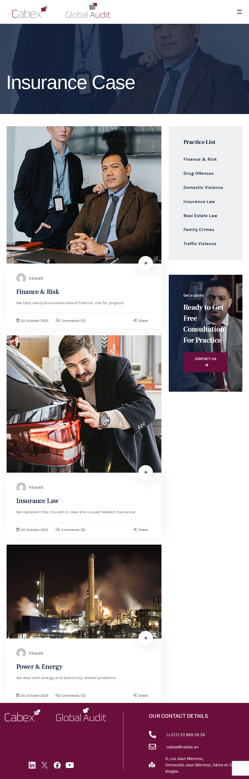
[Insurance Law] (84, 404)
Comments (73, 321)
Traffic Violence (199, 243)
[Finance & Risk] (84, 195)
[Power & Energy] (84, 591)
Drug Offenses (198, 173)
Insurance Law (37, 500)
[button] (239, 12)
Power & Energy (39, 666)
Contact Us (205, 359)
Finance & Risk (37, 291)
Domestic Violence (203, 187)
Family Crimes (198, 229)
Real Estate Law (200, 215)
